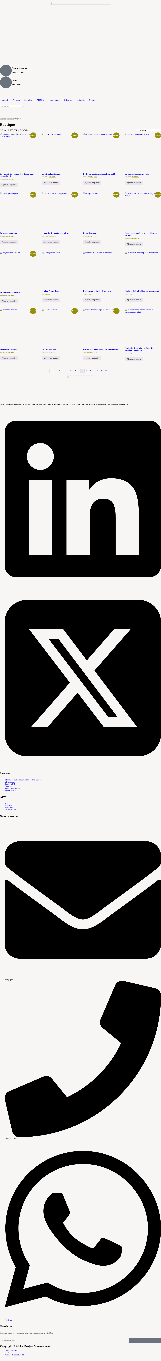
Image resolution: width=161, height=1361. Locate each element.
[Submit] (145, 1340)
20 (106, 371)
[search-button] (23, 106)
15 (86, 371)
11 (71, 371)
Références (68, 100)
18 (98, 371)
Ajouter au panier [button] (9, 185)
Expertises (28, 100)
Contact (92, 100)
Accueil (5, 100)
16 (90, 371)
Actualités (81, 100)
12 (75, 371)
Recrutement (54, 100)
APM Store (41, 100)
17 (94, 371)
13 (79, 371)
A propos (16, 100)
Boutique (10, 119)
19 (102, 371)
